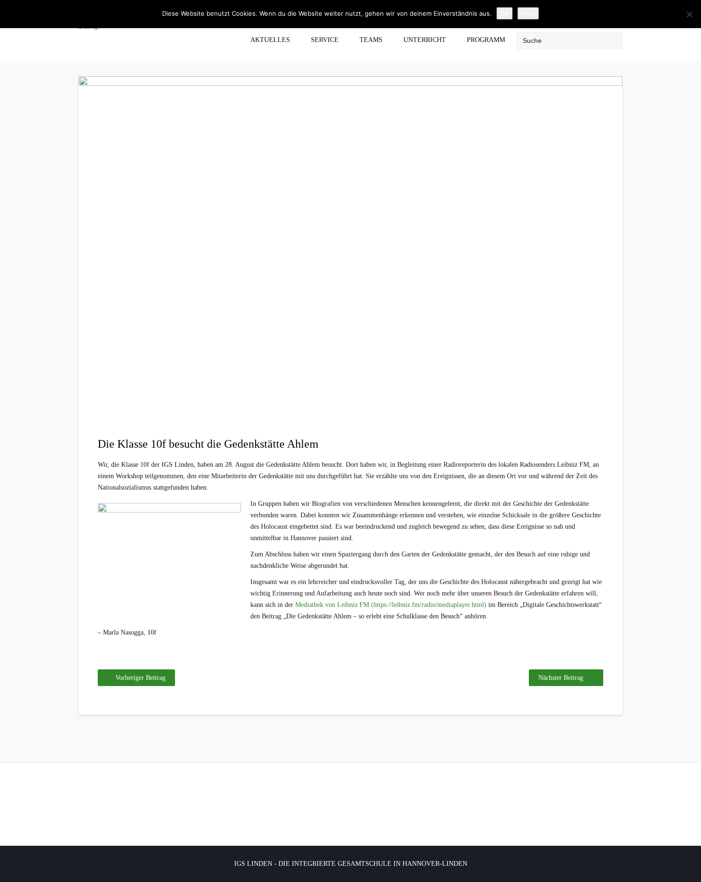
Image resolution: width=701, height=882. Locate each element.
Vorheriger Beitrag (140, 677)
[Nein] (689, 14)
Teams (371, 39)
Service (325, 39)
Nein (528, 13)
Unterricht (424, 39)
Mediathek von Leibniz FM (332, 604)
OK (504, 13)
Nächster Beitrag (560, 677)
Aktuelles (270, 39)
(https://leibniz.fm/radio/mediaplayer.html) (428, 604)
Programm (486, 39)
